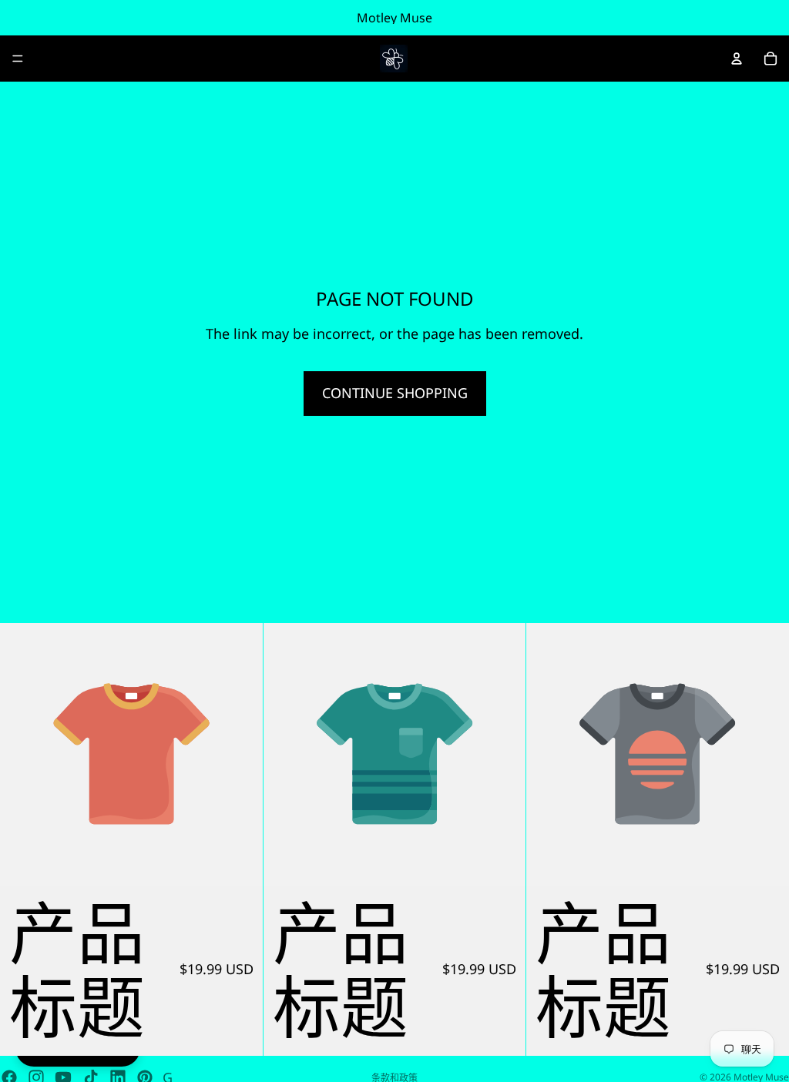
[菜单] (17, 58)
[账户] (737, 58)
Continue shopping (395, 393)
